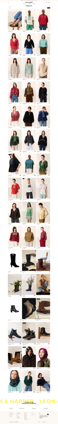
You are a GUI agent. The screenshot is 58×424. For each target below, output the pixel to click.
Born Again (18, 416)
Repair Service (10, 416)
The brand (29, 3)
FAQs (9, 415)
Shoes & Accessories (26, 419)
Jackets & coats (25, 418)
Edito (17, 415)
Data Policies (18, 418)
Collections (24, 3)
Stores (34, 3)
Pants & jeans (25, 416)
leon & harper (26, 401)
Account (47, 2)
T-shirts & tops (25, 415)
